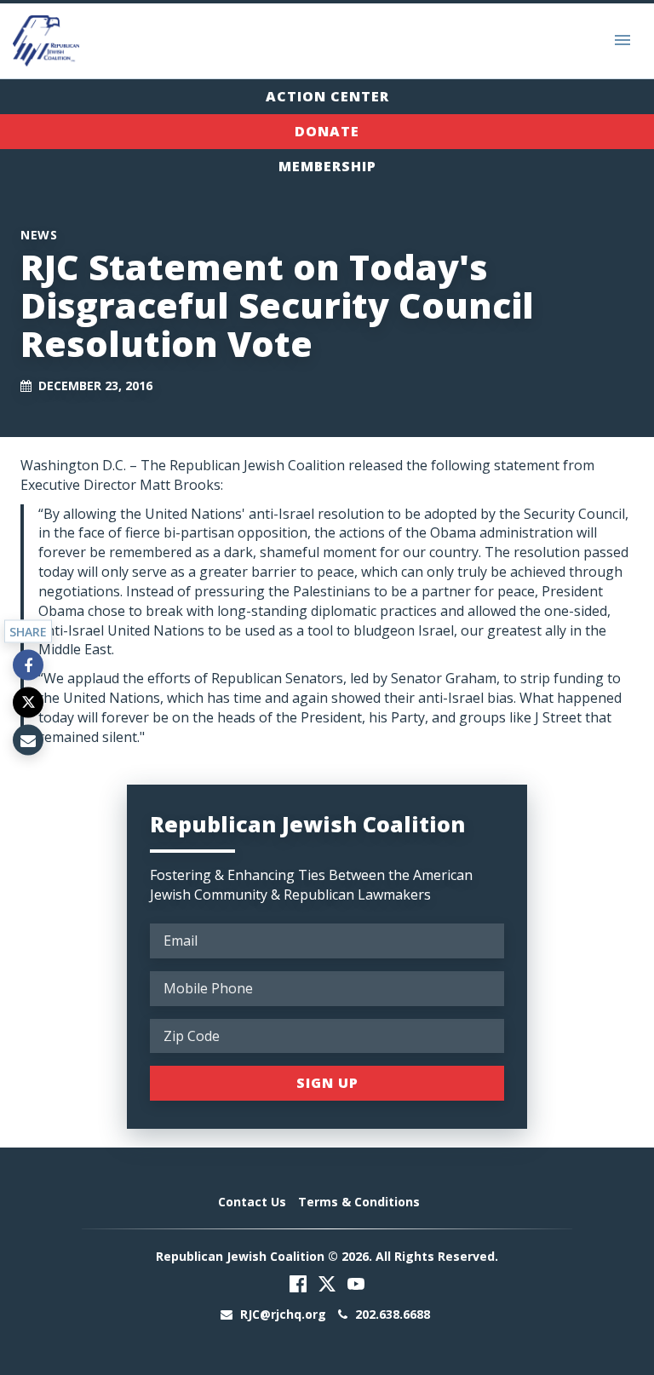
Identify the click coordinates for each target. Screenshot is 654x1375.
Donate (327, 131)
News (38, 235)
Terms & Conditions (359, 1202)
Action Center (327, 96)
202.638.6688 (391, 1314)
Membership (327, 166)
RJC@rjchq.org (283, 1314)
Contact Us (252, 1202)
